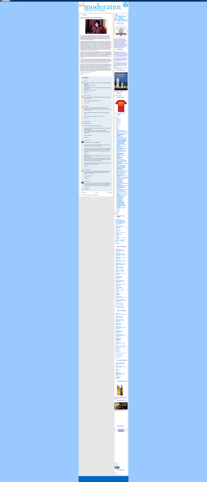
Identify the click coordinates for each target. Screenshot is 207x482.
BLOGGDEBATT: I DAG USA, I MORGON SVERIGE (120, 153)
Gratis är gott (118, 377)
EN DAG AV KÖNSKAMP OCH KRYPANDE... (120, 188)
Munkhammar (118, 243)
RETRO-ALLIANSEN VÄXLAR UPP (121, 170)
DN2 (86, 72)
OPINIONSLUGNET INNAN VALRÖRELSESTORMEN (120, 142)
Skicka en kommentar (86, 189)
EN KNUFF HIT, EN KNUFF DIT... (121, 130)
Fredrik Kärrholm (118, 293)
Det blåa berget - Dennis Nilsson (120, 273)
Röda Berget (118, 330)
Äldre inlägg (109, 192)
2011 (116, 117)
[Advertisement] (121, 418)
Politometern (120, 95)
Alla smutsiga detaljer (119, 316)
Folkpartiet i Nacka (118, 276)
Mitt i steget (117, 357)
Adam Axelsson (87, 121)
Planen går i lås (118, 321)
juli (116, 125)
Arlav (85, 80)
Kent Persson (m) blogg (119, 303)
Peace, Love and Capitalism (120, 290)
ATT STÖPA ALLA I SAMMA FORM (121, 178)
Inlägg (117, 472)
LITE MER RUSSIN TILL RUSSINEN (121, 137)
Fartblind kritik (118, 294)
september (118, 122)
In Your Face (117, 342)
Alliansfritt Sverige (118, 323)
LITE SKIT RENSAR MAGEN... (120, 190)
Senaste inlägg (83, 192)
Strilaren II (117, 229)
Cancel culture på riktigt (119, 317)
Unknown (86, 105)
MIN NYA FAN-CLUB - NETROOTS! (121, 172)
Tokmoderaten (86, 140)
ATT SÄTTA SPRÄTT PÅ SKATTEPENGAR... (119, 182)
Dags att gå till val (118, 350)
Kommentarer (118, 474)
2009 (116, 212)
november (118, 120)
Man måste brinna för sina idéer (120, 297)
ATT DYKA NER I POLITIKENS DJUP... (122, 189)
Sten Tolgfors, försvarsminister (120, 239)
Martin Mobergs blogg (119, 334)
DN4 (89, 72)
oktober (117, 121)
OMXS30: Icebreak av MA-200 (120, 363)
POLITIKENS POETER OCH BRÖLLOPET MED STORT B (120, 204)
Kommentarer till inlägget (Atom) (93, 194)
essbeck (117, 313)
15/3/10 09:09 (86, 166)
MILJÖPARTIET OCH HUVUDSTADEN (91, 17)
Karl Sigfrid (117, 236)
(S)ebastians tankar (119, 354)
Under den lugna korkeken (120, 306)
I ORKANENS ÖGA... (119, 184)
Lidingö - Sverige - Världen (120, 270)
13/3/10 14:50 (86, 102)
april (117, 128)
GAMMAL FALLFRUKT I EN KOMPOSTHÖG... (120, 169)
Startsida (96, 192)
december (118, 119)
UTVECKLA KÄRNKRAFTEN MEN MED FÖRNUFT (121, 162)
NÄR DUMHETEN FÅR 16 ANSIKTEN (121, 183)
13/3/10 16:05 (86, 118)
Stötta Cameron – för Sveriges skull (121, 237)
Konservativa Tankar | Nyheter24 (121, 284)
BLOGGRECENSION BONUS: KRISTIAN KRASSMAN (120, 202)
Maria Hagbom (118, 253)
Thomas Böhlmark (118, 287)
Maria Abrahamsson (119, 225)
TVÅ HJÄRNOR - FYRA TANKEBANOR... (119, 200)
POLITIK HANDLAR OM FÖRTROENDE (119, 157)
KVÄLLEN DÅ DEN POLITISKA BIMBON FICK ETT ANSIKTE (121, 167)
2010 (116, 118)
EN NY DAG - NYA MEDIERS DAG (121, 160)
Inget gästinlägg (118, 230)
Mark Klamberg (118, 249)
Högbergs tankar (118, 338)
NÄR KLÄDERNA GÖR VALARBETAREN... (119, 198)
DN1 (84, 72)
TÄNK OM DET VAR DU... (120, 136)
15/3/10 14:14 (86, 187)
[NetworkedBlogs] (121, 429)
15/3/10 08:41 (86, 137)
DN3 (88, 72)
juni (116, 126)
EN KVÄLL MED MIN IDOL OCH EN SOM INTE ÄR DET (121, 148)
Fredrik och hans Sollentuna (120, 299)
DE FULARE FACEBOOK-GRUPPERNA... (120, 180)
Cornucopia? (118, 372)
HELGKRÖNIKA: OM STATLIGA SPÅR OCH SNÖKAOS (121, 196)
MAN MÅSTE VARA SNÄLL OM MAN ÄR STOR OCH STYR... (121, 186)
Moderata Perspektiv (119, 296)
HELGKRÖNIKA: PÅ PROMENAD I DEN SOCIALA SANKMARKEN (121, 140)
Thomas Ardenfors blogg (119, 280)
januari (117, 211)
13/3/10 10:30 (86, 92)
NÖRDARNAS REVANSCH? (120, 171)
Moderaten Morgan (118, 263)
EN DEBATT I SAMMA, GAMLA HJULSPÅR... (120, 146)
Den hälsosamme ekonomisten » (121, 307)
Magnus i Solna (87, 95)
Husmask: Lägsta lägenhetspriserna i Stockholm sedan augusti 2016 (120, 374)
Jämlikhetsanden (118, 326)
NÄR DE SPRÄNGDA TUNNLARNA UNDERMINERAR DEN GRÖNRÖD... (121, 135)
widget (115, 95)
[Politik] (115, 465)
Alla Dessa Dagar (118, 219)
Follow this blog (121, 430)
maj (117, 127)
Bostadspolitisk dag (119, 234)
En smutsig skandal (119, 324)
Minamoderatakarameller (119, 267)
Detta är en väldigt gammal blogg (121, 314)
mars (117, 129)
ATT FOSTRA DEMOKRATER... (120, 165)
